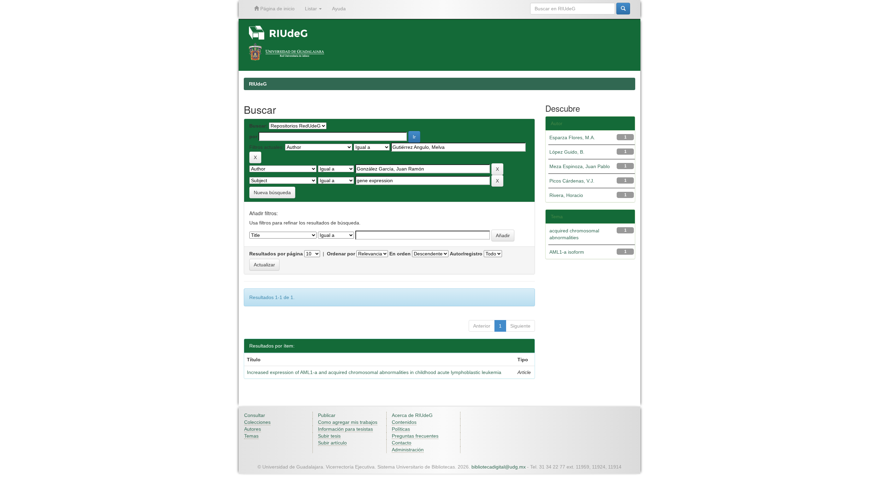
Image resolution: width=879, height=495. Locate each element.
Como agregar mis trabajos (347, 422)
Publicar (326, 415)
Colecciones (257, 422)
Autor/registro (466, 253)
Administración (408, 449)
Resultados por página (276, 253)
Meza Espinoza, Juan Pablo (579, 166)
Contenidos (404, 422)
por (253, 136)
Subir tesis (329, 436)
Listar (311, 8)
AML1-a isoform (566, 252)
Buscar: (258, 126)
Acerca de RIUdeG (412, 415)
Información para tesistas (345, 429)
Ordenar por (341, 253)
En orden (400, 253)
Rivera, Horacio (566, 195)
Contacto (401, 443)
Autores (252, 429)
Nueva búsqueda (272, 192)
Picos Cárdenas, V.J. (571, 181)
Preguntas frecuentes (415, 436)
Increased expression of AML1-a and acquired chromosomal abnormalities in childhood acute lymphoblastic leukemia (374, 372)
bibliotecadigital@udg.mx (498, 467)
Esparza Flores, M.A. (572, 137)
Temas (251, 436)
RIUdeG (258, 84)
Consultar (254, 415)
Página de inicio (277, 8)
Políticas (401, 429)
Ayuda (339, 8)
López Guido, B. (566, 152)
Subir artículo (332, 443)
